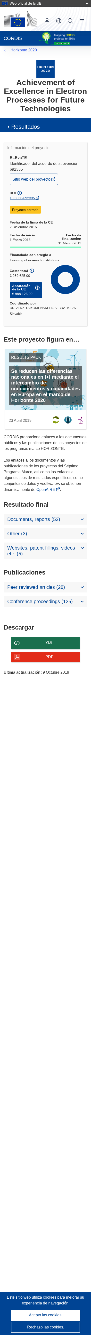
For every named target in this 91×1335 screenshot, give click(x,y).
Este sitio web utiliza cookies (32, 1297)
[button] (58, 21)
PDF (49, 657)
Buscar (70, 21)
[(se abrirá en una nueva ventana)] (20, 19)
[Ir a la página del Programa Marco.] (45, 69)
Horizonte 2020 (23, 50)
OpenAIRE (46, 490)
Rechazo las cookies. (45, 1327)
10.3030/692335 (22, 198)
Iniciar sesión (47, 21)
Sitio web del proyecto (31, 181)
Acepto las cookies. (45, 1315)
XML (49, 643)
